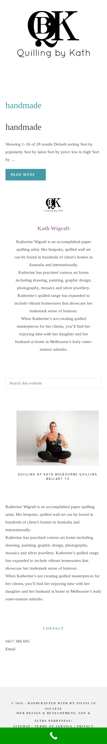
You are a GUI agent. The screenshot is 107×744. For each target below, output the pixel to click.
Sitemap (21, 726)
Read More (23, 174)
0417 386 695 (17, 641)
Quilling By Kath (53, 34)
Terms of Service (54, 726)
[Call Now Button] (53, 736)
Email (10, 649)
